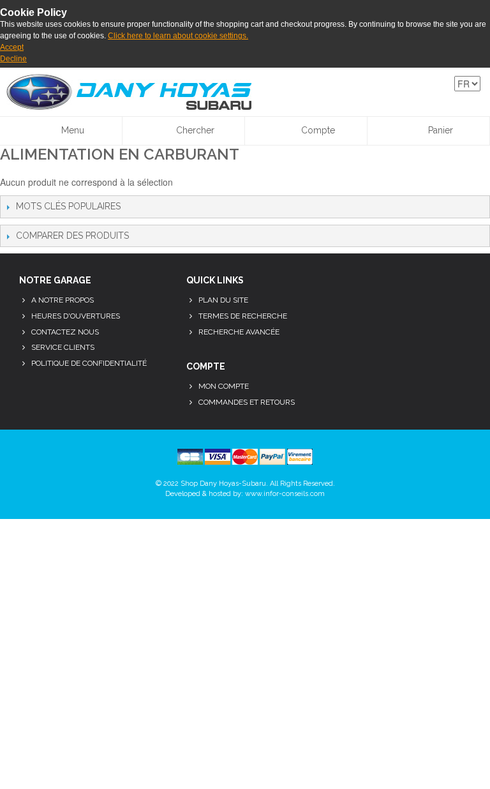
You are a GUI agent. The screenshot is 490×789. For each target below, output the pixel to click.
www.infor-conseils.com (285, 494)
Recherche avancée (238, 331)
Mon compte (223, 386)
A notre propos (62, 300)
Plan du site (223, 300)
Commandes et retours (246, 402)
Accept (12, 47)
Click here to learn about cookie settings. (178, 35)
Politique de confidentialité (89, 363)
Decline (13, 58)
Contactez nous (65, 331)
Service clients (62, 347)
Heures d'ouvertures (75, 316)
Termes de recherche (242, 316)
